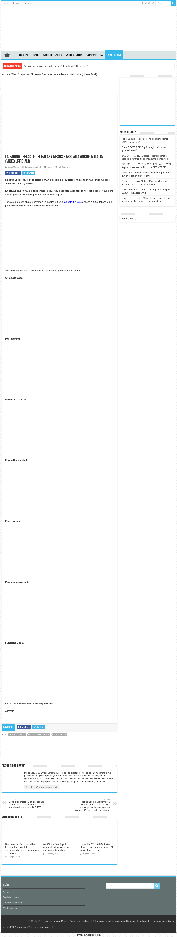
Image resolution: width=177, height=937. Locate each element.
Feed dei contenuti (12, 897)
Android (47, 55)
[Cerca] (173, 3)
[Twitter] (145, 3)
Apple (58, 55)
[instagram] (152, 3)
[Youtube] (149, 3)
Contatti (27, 3)
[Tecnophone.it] (19, 27)
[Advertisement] (147, 101)
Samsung (91, 55)
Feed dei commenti (12, 902)
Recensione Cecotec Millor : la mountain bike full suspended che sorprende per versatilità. (22, 848)
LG (102, 55)
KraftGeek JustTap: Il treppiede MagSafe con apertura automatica (56, 847)
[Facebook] (143, 3)
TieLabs (86, 921)
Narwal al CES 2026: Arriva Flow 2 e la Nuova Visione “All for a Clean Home (96, 847)
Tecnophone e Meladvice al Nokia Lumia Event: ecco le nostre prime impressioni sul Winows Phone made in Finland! (92, 804)
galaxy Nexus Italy (39, 735)
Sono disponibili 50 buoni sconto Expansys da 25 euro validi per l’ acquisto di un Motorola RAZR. (26, 803)
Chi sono (16, 3)
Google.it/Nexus (72, 201)
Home (5, 3)
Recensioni (22, 55)
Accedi (6, 892)
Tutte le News (114, 55)
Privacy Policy (129, 218)
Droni (36, 55)
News (15, 74)
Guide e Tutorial (74, 55)
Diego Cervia (13, 167)
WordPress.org (10, 908)
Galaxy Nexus (17, 735)
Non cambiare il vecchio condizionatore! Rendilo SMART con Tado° (56, 66)
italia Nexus (60, 735)
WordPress (61, 921)
